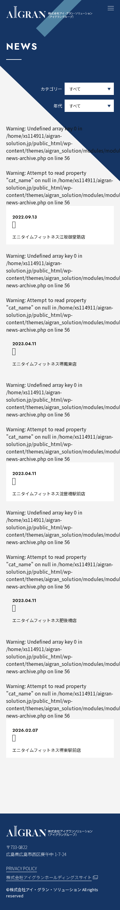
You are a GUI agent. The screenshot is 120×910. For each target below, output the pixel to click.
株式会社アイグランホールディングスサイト (49, 877)
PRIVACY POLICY (21, 868)
